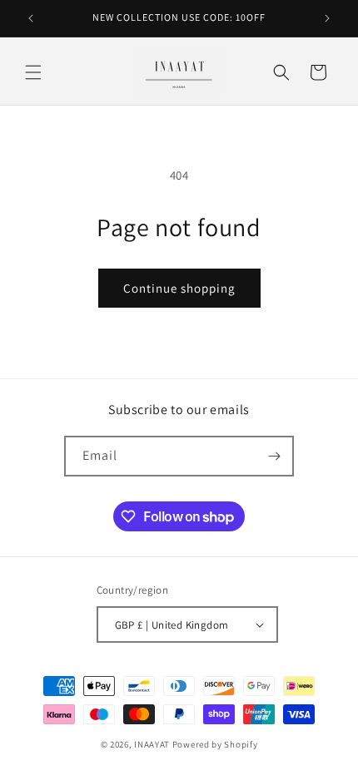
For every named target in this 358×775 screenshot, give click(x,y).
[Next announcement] (327, 18)
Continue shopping (179, 288)
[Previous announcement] (30, 18)
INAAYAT (152, 744)
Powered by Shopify (215, 744)
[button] (33, 72)
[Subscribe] (274, 456)
